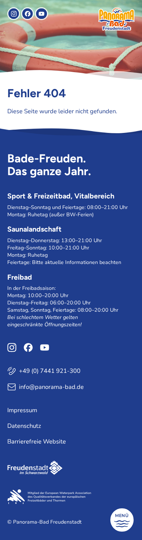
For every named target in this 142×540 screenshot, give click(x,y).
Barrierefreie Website (36, 441)
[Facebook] (27, 13)
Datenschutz (24, 426)
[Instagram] (13, 13)
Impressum (22, 410)
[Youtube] (41, 13)
